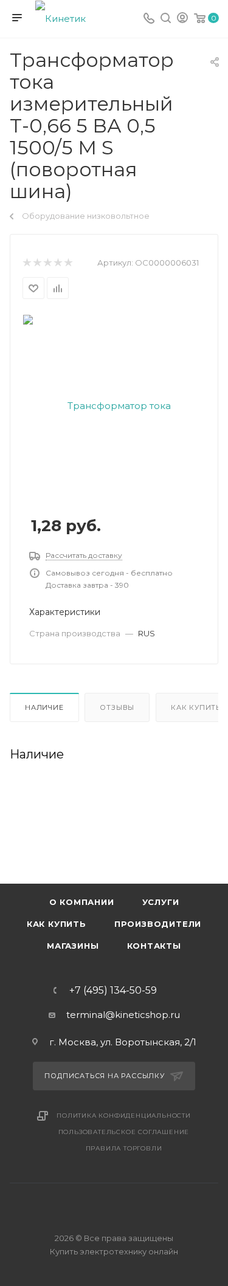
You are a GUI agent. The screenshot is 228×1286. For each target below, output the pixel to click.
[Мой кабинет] (182, 19)
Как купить (56, 924)
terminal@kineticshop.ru (123, 1014)
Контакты (154, 946)
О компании (81, 902)
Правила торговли (124, 1148)
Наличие (44, 707)
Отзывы (117, 707)
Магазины (72, 946)
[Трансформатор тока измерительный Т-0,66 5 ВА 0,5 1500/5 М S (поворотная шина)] (114, 405)
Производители (157, 924)
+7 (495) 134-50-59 (113, 990)
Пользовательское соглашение (124, 1132)
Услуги (160, 902)
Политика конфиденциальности (124, 1115)
